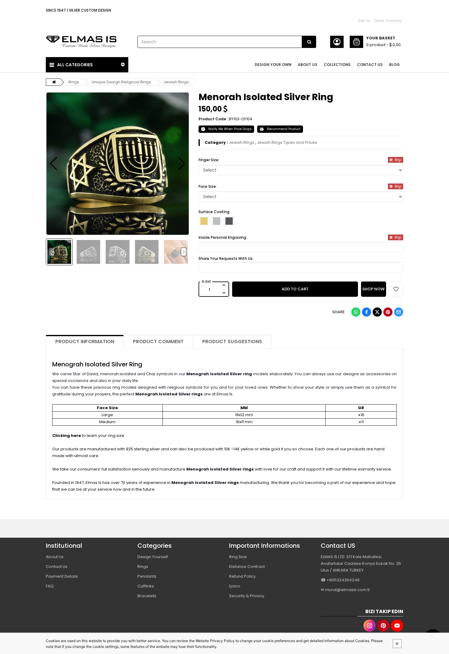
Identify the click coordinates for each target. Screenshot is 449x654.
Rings (73, 82)
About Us (55, 557)
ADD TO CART (295, 289)
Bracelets (146, 596)
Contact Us (57, 566)
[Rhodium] (229, 221)
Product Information (84, 341)
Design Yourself (152, 557)
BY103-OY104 (240, 119)
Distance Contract (247, 566)
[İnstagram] (369, 625)
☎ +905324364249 (340, 580)
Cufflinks (145, 586)
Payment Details (62, 576)
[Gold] (204, 221)
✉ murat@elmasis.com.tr (345, 590)
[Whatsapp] (355, 312)
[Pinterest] (387, 312)
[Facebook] (366, 312)
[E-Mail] (398, 312)
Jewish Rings (176, 82)
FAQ (50, 586)
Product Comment (158, 341)
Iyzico (234, 586)
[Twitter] (377, 312)
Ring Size (238, 557)
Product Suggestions (232, 341)
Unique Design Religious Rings (121, 82)
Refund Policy (242, 576)
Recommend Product (284, 129)
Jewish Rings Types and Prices (287, 142)
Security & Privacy (246, 596)
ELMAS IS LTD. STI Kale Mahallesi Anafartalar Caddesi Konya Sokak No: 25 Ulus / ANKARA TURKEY (361, 563)
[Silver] (216, 221)
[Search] (309, 42)
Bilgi (397, 160)
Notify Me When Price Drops (230, 129)
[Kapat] (397, 643)
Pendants (146, 576)
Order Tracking (388, 20)
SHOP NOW (373, 289)
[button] (53, 163)
